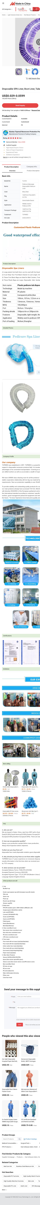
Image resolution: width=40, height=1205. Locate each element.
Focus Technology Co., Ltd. (26, 1197)
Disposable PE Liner (10, 1186)
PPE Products (6, 1147)
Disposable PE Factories (11, 1176)
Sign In (5, 157)
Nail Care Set (8, 1166)
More (4, 1190)
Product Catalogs (31, 1139)
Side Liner (31, 1181)
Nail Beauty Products (30, 15)
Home (3, 15)
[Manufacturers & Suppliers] (20, 4)
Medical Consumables (9, 1143)
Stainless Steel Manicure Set (25, 1166)
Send (19, 1025)
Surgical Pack (25, 1143)
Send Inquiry (20, 105)
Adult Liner (24, 1186)
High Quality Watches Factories (14, 1181)
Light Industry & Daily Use (15, 15)
